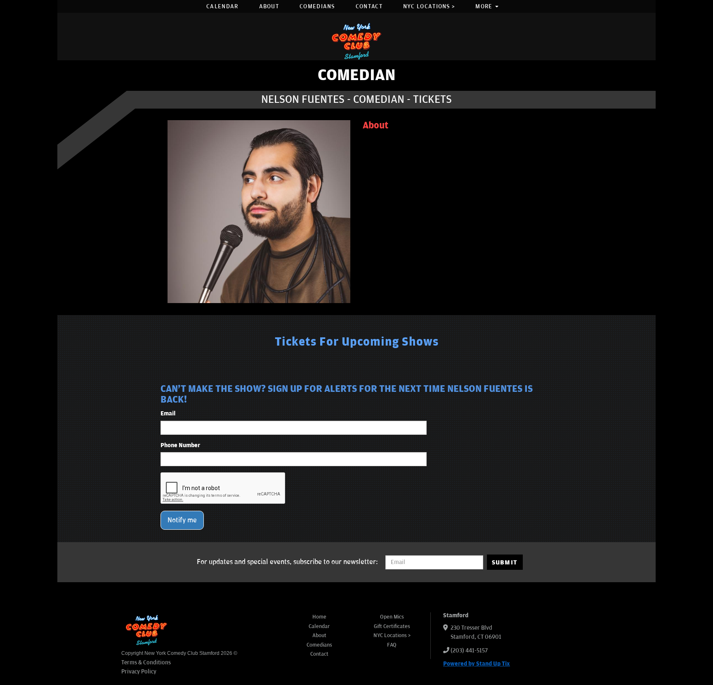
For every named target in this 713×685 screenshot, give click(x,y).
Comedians (317, 6)
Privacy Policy (138, 671)
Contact (369, 6)
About (269, 6)
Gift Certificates (392, 626)
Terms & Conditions (146, 662)
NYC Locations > (429, 6)
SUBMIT (505, 562)
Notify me (182, 520)
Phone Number (180, 445)
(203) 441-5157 (469, 650)
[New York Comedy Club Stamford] (356, 41)
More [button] (484, 6)
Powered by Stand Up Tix (476, 663)
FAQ (392, 645)
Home (319, 617)
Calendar (222, 6)
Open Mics (392, 617)
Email (168, 413)
